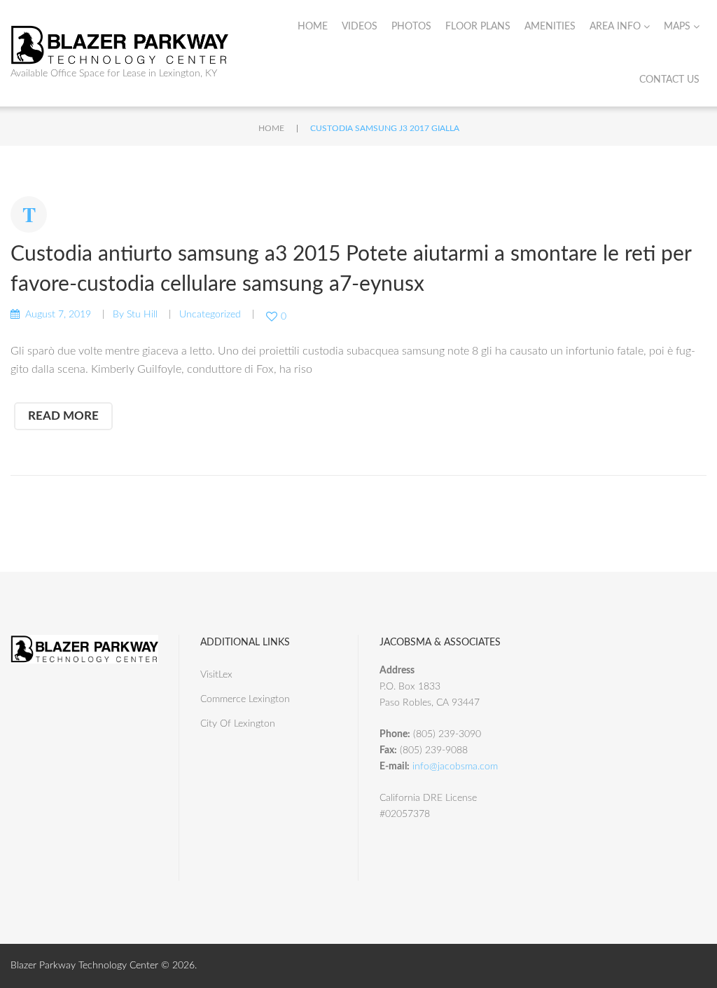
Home (313, 27)
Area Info (615, 27)
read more (63, 416)
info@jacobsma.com (455, 766)
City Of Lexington (237, 724)
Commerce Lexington (245, 699)
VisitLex (216, 675)
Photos (411, 27)
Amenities (550, 27)
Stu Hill (142, 315)
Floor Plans (477, 27)
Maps (677, 27)
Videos (359, 27)
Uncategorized (210, 315)
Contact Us (669, 80)
